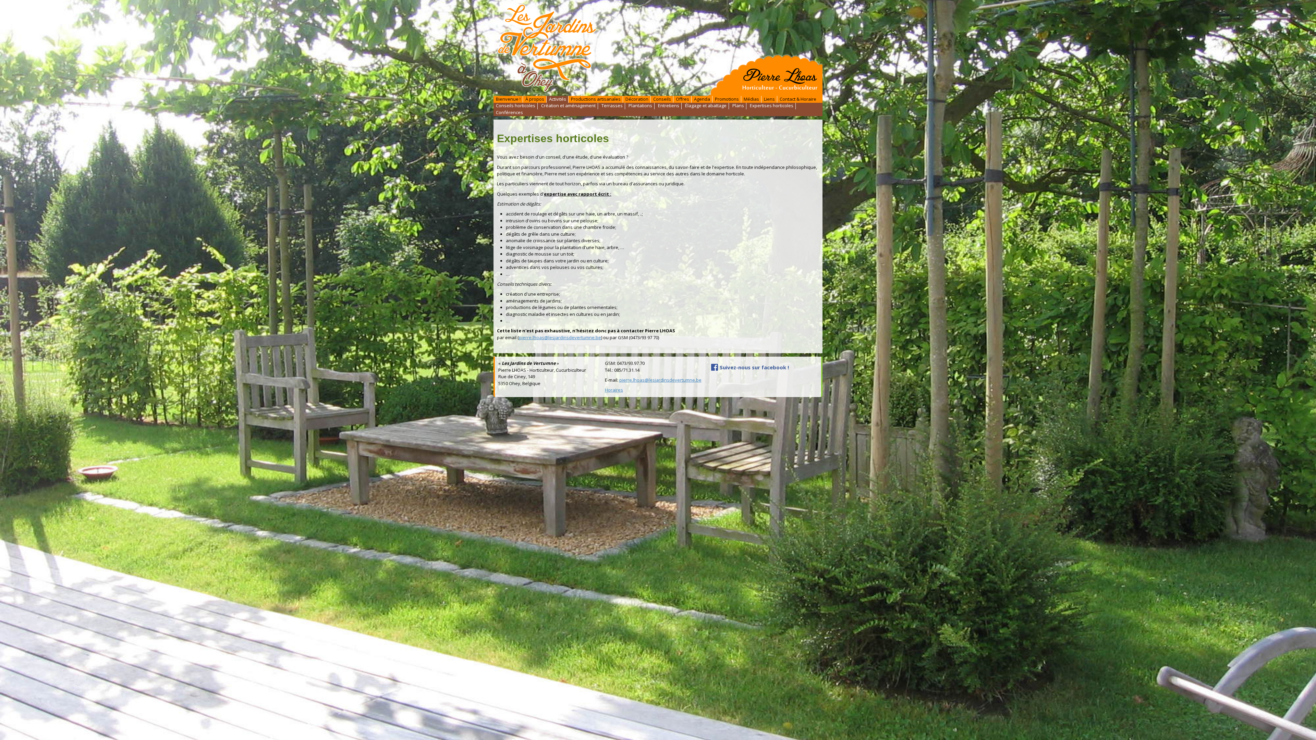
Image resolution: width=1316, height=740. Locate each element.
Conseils (662, 99)
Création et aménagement (568, 106)
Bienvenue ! (508, 99)
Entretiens (668, 106)
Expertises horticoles (771, 106)
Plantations (640, 106)
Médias (751, 99)
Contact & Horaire (798, 99)
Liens (769, 99)
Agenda (702, 99)
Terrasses (612, 106)
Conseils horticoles (515, 106)
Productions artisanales (596, 99)
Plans (738, 106)
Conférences (509, 112)
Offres (682, 99)
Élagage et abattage (706, 106)
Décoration (636, 99)
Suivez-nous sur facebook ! (754, 367)
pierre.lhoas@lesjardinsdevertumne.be (560, 337)
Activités (557, 99)
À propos (534, 99)
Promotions (727, 99)
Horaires (614, 390)
